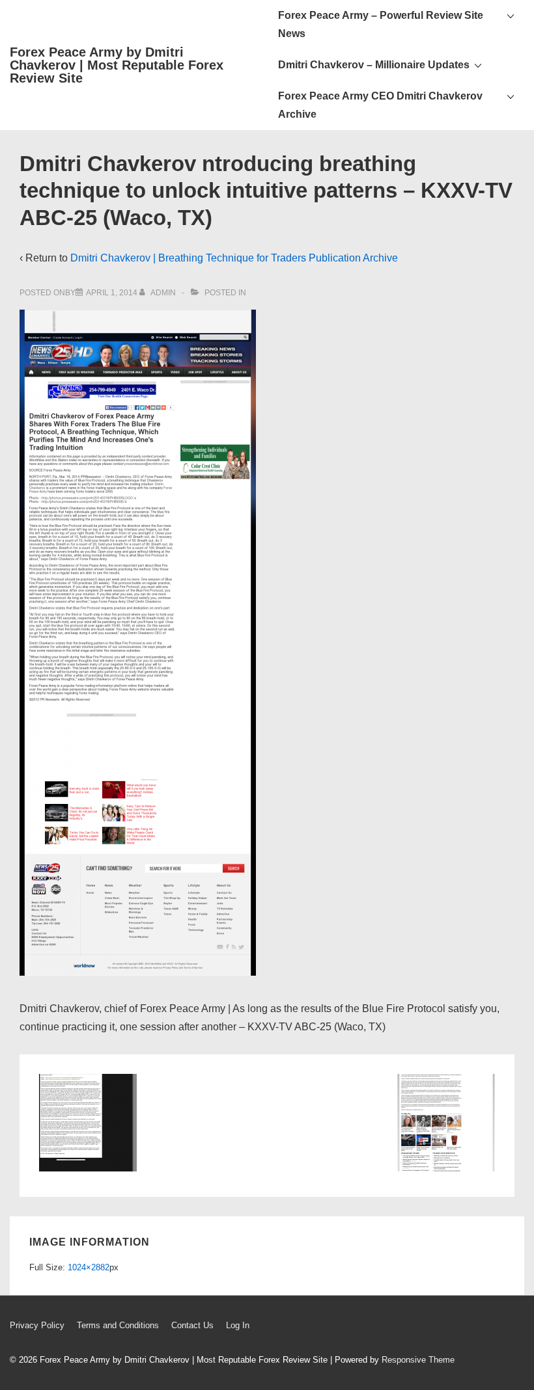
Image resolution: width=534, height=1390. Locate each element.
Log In (237, 1325)
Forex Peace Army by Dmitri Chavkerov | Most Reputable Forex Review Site (116, 65)
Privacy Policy (37, 1325)
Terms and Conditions (118, 1325)
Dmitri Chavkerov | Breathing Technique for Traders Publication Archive (234, 257)
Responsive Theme (418, 1360)
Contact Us (192, 1325)
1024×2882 (88, 1267)
